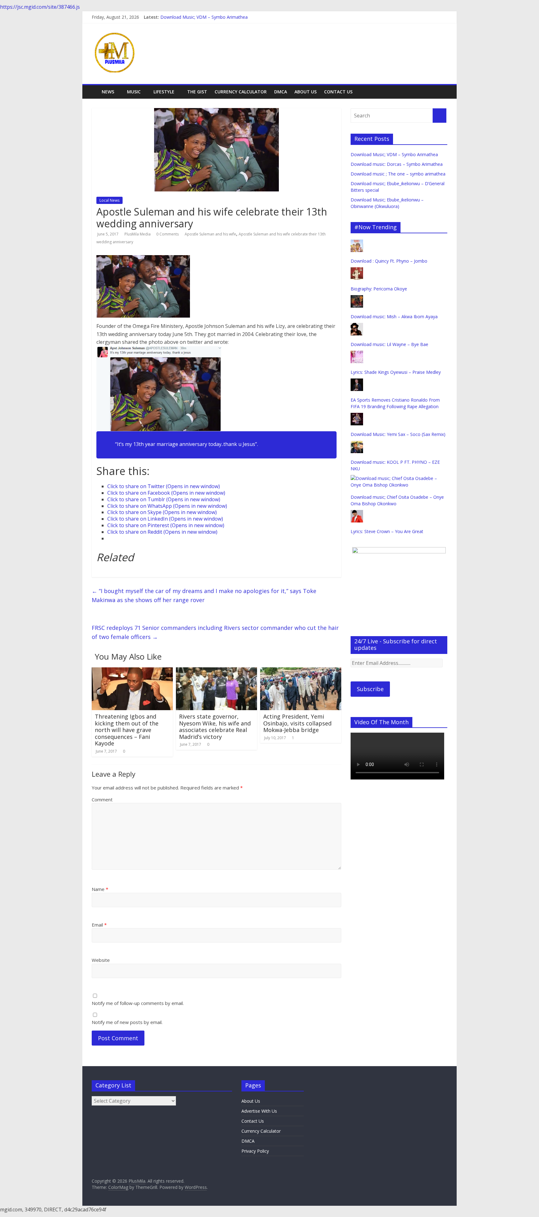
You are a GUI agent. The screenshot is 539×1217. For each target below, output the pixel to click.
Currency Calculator (241, 92)
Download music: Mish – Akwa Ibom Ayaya (394, 316)
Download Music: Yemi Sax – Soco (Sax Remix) (398, 434)
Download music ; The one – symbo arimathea (398, 174)
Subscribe (370, 689)
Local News (109, 200)
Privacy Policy (255, 1151)
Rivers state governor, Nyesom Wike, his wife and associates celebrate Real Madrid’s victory (215, 726)
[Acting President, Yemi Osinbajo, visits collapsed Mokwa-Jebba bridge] (300, 671)
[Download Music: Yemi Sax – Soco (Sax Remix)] (357, 416)
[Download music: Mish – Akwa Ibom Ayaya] (357, 298)
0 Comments (167, 234)
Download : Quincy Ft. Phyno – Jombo (389, 261)
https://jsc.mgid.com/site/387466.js (40, 6)
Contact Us (338, 92)
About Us (305, 92)
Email (99, 925)
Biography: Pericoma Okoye (379, 289)
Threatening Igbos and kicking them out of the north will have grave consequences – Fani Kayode (126, 730)
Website (101, 960)
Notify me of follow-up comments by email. (138, 1003)
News (108, 92)
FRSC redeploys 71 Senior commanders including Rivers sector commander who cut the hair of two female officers (215, 632)
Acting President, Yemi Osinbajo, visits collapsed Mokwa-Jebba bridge (297, 723)
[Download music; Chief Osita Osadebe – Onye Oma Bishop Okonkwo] (399, 478)
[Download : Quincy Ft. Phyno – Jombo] (357, 243)
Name (100, 889)
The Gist (197, 92)
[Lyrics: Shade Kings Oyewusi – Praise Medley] (357, 354)
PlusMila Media (138, 234)
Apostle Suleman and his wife (210, 234)
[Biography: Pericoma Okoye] (357, 271)
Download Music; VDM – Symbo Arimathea (204, 17)
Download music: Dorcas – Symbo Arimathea (397, 164)
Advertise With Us (259, 1111)
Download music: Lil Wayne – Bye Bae (389, 344)
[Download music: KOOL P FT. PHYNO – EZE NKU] (357, 444)
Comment (102, 799)
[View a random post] (443, 88)
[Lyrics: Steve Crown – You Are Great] (357, 513)
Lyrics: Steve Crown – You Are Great (387, 531)
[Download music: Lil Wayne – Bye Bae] (357, 326)
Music (134, 92)
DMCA (280, 92)
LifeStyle (163, 92)
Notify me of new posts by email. (127, 1022)
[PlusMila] (95, 87)
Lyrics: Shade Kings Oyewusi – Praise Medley (396, 372)
